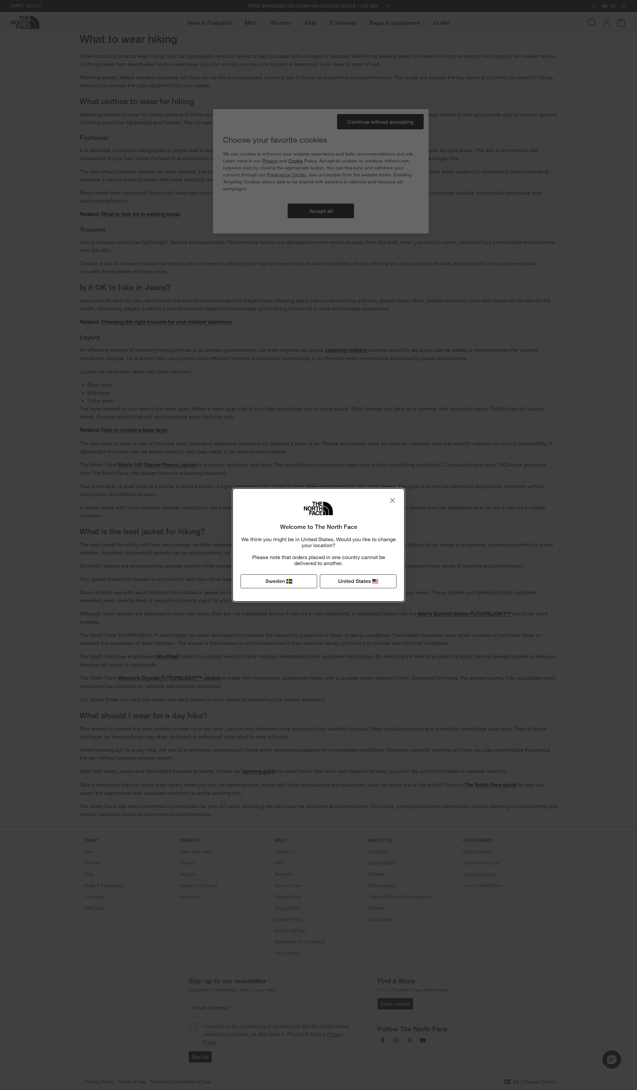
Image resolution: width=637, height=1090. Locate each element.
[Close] (392, 500)
